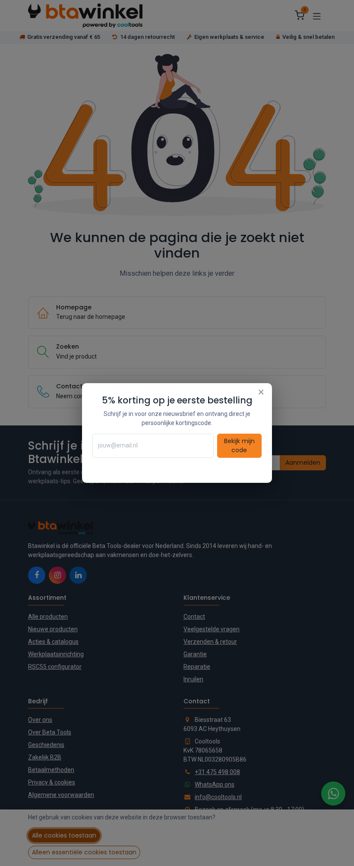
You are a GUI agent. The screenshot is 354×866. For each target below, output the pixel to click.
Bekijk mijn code (239, 445)
